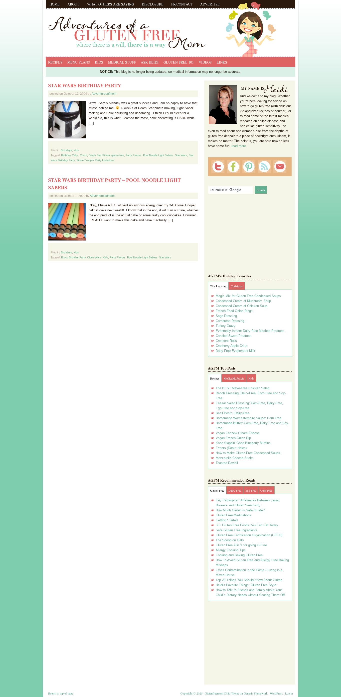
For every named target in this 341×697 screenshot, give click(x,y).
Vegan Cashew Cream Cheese (238, 433)
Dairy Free (234, 490)
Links (222, 62)
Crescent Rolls (226, 341)
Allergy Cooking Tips (231, 550)
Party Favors (134, 155)
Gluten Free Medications (233, 515)
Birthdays (66, 150)
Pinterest (248, 166)
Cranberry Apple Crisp (231, 346)
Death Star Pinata (99, 155)
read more (238, 146)
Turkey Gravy (225, 326)
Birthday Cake (69, 155)
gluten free (117, 155)
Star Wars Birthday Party (84, 85)
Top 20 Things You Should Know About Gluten (249, 580)
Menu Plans (78, 62)
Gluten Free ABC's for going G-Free (241, 545)
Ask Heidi (150, 62)
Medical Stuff (122, 62)
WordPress (276, 693)
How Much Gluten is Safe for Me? (240, 510)
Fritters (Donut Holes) (231, 448)
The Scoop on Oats (230, 540)
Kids (99, 62)
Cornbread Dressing (230, 321)
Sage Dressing (226, 316)
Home (54, 4)
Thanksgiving (218, 286)
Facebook (233, 166)
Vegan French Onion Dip (233, 438)
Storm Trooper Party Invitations (95, 160)
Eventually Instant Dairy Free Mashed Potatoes (250, 331)
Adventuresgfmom (104, 93)
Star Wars (181, 155)
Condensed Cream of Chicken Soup (241, 306)
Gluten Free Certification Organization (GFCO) (249, 535)
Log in (289, 693)
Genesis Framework (256, 693)
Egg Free (250, 490)
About (73, 4)
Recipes (55, 62)
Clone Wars (94, 257)
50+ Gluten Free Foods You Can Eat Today (247, 525)
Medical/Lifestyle (234, 378)
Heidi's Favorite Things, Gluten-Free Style (246, 585)
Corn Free (266, 490)
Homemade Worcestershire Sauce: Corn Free (248, 418)
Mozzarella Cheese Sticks (235, 458)
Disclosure (153, 4)
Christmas (237, 286)
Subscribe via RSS (264, 166)
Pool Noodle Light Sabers (158, 155)
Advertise (210, 4)
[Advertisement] (249, 641)
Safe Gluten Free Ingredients (236, 530)
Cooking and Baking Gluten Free (239, 555)
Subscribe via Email (279, 166)
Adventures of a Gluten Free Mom (170, 27)
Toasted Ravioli (227, 463)
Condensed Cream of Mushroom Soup (243, 301)
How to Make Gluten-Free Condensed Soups (248, 453)
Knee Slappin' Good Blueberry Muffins (243, 443)
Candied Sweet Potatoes (233, 336)
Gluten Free (217, 490)
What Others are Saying (110, 4)
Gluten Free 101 (179, 62)
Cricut (83, 155)
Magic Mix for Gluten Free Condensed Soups (248, 296)
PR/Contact (181, 4)
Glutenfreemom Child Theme (222, 693)
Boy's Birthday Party (73, 257)
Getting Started (227, 520)
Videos (205, 62)
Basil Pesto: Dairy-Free (232, 413)
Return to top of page (60, 693)
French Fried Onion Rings (234, 311)
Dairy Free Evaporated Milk (235, 351)
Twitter (217, 166)
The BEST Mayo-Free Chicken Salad (242, 388)
